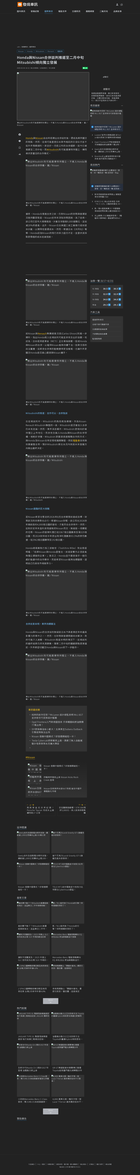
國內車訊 (21, 11)
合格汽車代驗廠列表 (100, 324)
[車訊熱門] (122, 165)
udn (18, 46)
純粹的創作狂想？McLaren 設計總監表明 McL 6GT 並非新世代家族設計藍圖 (57, 716)
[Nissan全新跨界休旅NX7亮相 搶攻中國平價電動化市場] (35, 790)
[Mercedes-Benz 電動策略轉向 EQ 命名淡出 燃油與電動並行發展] (67, 944)
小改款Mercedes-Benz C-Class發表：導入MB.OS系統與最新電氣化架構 (32, 1100)
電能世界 (62, 11)
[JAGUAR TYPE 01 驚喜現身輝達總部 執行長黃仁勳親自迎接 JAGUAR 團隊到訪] (33, 1023)
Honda (30, 51)
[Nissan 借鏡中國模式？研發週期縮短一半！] (35, 768)
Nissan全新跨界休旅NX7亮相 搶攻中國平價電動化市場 (63, 790)
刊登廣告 (32, 1164)
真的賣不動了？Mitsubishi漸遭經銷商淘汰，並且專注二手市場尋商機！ (32, 927)
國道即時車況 (98, 319)
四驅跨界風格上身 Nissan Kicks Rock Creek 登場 (61, 778)
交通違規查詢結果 (99, 329)
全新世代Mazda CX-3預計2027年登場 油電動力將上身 (33, 1069)
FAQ (38, 1164)
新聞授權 (51, 1164)
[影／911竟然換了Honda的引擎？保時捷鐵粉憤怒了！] (67, 913)
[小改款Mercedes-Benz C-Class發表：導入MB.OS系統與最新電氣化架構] (33, 1086)
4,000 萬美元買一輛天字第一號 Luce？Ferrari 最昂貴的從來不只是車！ (67, 1100)
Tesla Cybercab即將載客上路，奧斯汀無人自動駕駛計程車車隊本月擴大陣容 (57, 742)
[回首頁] (30, 4)
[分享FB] (19, 134)
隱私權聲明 (74, 1164)
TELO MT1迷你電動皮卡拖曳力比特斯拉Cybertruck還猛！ (67, 888)
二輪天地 (104, 11)
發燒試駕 (35, 11)
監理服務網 (97, 338)
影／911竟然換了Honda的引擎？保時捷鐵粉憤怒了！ (65, 927)
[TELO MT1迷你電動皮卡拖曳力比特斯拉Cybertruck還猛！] (67, 874)
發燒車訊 (25, 46)
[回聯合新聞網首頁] (20, 4)
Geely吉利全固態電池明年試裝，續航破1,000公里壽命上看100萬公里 (33, 857)
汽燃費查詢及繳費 (99, 334)
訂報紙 (91, 1164)
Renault (51, 51)
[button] (121, 4)
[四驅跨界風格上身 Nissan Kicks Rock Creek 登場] (35, 779)
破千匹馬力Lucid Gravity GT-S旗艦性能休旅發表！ (67, 857)
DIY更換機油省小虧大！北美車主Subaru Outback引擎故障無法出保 (57, 731)
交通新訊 (76, 11)
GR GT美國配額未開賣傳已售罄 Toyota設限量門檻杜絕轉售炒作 (67, 1069)
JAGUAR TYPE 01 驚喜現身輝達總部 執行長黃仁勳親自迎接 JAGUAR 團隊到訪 (32, 1037)
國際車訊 (49, 11)
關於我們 (100, 1164)
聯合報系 (83, 1164)
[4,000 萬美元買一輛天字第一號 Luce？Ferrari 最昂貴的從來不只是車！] (67, 1086)
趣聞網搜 (90, 11)
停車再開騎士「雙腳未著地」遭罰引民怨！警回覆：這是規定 (67, 990)
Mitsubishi (40, 51)
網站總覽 (108, 1164)
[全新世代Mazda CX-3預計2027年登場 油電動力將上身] (33, 1054)
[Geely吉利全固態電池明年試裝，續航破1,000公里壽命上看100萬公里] (33, 842)
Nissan (21, 51)
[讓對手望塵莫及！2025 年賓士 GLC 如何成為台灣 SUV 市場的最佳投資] (33, 944)
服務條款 (59, 1164)
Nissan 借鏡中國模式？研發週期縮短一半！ (54, 736)
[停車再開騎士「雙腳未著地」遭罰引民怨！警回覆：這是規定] (67, 975)
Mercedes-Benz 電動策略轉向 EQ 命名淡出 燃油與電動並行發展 (66, 958)
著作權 (66, 1164)
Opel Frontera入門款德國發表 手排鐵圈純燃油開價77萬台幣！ (58, 723)
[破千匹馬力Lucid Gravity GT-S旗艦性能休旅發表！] (67, 842)
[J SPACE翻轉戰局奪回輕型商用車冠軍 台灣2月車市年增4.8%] (33, 975)
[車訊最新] (122, 105)
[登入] (117, 4)
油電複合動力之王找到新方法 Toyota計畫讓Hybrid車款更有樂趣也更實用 (67, 1037)
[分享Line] (19, 141)
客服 (43, 1164)
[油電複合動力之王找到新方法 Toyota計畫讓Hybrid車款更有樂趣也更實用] (67, 1023)
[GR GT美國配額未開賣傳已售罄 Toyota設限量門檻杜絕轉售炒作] (67, 1054)
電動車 (60, 51)
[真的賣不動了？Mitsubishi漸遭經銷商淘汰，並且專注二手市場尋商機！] (33, 913)
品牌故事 (117, 11)
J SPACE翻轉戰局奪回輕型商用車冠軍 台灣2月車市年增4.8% (32, 990)
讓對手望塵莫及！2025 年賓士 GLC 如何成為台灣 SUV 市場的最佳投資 (33, 958)
